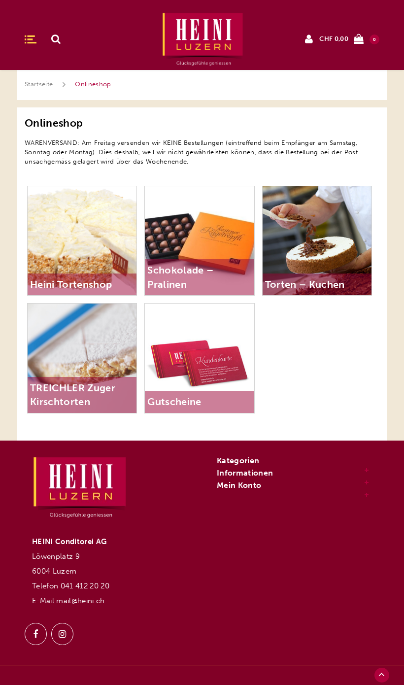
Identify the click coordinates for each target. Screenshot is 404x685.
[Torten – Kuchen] (317, 240)
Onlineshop (93, 84)
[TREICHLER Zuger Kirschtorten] (82, 357)
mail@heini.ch (80, 600)
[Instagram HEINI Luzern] (62, 634)
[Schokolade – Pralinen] (199, 240)
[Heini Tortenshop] (82, 240)
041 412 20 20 (85, 586)
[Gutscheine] (199, 357)
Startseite (39, 84)
